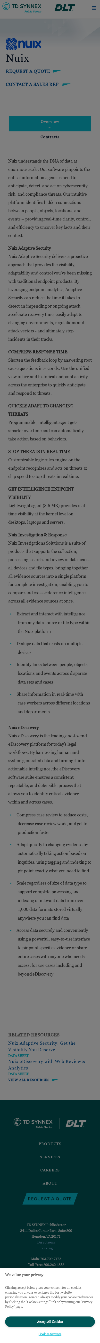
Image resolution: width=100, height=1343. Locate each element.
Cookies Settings (50, 1334)
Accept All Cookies (50, 1322)
